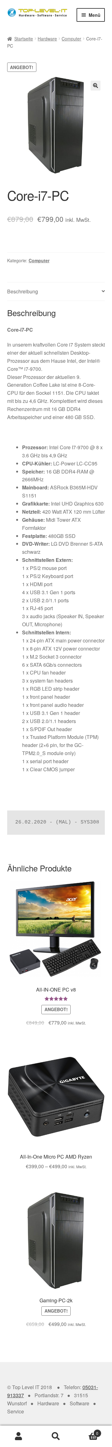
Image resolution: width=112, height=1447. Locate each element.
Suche (56, 1436)
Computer (71, 38)
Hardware (47, 38)
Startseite (23, 38)
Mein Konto (18, 1436)
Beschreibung (22, 291)
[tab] (56, 291)
